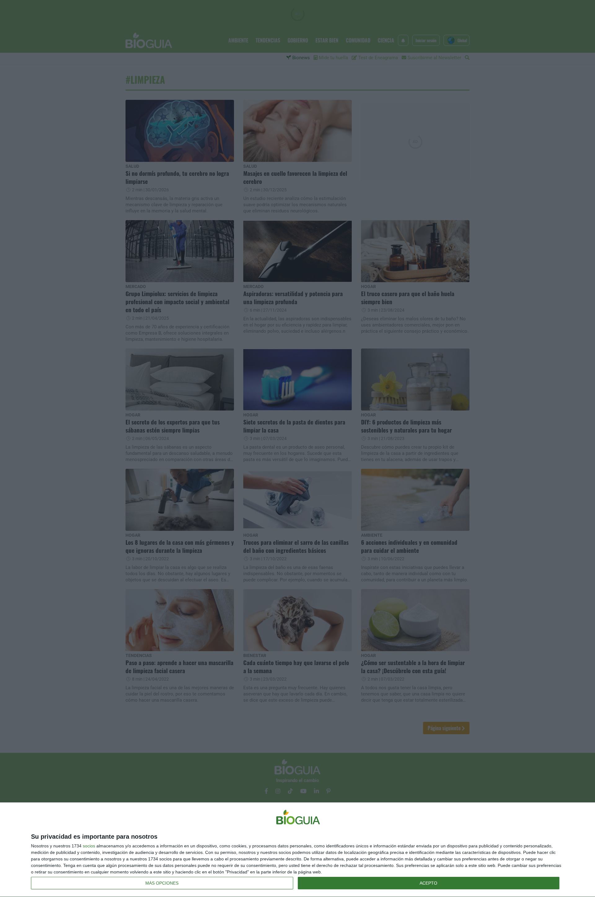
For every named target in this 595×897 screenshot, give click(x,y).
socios (89, 846)
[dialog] (297, 850)
